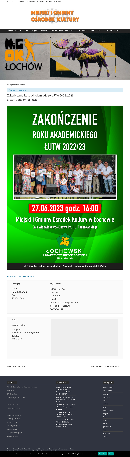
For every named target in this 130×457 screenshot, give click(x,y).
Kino (100, 31)
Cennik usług (115, 31)
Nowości (105, 417)
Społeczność (70, 31)
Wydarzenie (106, 433)
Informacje (106, 397)
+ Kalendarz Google (14, 276)
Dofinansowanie (108, 388)
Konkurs (105, 404)
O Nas (25, 31)
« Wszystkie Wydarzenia (16, 85)
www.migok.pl (57, 308)
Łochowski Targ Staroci (16, 366)
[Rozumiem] (127, 454)
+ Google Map (33, 332)
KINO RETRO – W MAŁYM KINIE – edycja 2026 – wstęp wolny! (65, 399)
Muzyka (105, 414)
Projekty (44, 31)
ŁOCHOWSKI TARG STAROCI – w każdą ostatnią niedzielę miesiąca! (66, 407)
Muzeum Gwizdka (108, 410)
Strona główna (14, 31)
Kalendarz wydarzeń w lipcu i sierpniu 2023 (106, 366)
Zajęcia (34, 31)
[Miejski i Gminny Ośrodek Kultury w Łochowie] (65, 34)
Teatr (104, 430)
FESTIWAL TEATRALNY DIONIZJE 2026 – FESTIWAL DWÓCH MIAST (41, 2)
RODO (111, 454)
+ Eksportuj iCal (28, 276)
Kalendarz (83, 31)
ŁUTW (92, 31)
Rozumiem (102, 454)
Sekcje (105, 423)
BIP (107, 31)
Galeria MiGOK (57, 31)
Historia (105, 394)
